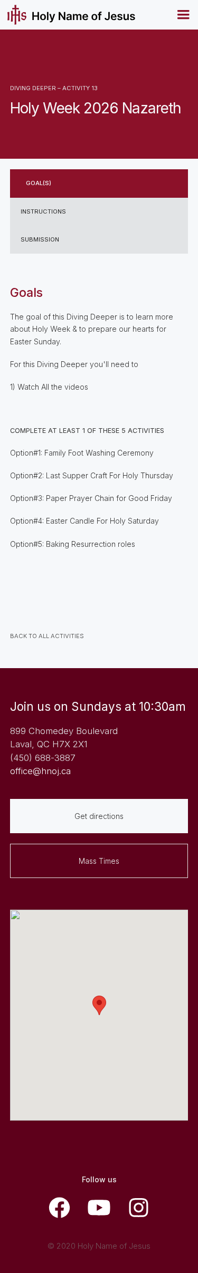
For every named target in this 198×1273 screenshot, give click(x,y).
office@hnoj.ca (40, 771)
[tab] (99, 183)
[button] (183, 15)
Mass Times (99, 860)
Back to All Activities (47, 636)
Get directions (99, 816)
